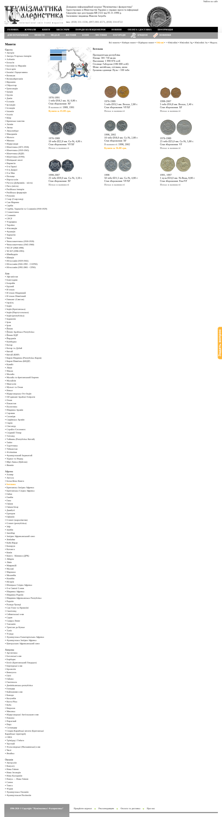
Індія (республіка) (15, 315)
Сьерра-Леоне (13, 621)
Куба (9, 705)
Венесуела (11, 672)
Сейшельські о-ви (15, 614)
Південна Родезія (15, 595)
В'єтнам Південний (16, 293)
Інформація (165, 29)
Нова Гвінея (12, 769)
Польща (11, 176)
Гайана (10, 679)
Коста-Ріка (12, 701)
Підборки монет (146, 42)
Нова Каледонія (14, 776)
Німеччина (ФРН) (15, 157)
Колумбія (11, 698)
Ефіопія (10, 517)
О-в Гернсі (12, 166)
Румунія (11, 196)
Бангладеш (12, 280)
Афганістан (12, 276)
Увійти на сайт (210, 1)
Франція (11, 231)
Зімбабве (11, 539)
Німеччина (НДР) (15, 153)
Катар (10, 345)
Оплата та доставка (130, 808)
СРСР (9, 218)
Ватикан (11, 75)
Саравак (11, 413)
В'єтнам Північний (16, 296)
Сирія (9, 423)
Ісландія (11, 108)
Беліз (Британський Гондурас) (22, 662)
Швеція (10, 257)
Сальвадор (12, 727)
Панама (10, 718)
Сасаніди (11, 416)
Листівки (101, 35)
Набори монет (129, 42)
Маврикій (11, 565)
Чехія (9, 238)
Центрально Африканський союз (23, 643)
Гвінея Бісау (12, 507)
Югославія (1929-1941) (17, 261)
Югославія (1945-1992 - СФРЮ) (22, 264)
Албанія (11, 59)
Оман (9, 400)
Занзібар (11, 533)
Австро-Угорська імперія (19, 56)
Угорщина (12, 222)
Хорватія (11, 235)
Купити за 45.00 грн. (60, 111)
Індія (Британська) (16, 309)
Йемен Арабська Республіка (20, 332)
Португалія (12, 179)
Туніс (9, 630)
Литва (10, 127)
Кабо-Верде (12, 543)
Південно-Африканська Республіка (24, 598)
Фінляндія (12, 228)
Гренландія (12, 88)
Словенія (11, 215)
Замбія (10, 530)
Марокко (11, 572)
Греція (10, 92)
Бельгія (10, 62)
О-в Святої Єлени (15, 588)
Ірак (9, 322)
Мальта (10, 137)
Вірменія (11, 82)
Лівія (9, 562)
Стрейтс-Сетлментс (16, 429)
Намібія (10, 578)
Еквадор (11, 688)
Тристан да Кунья (15, 627)
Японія (10, 465)
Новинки (165, 35)
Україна (11, 225)
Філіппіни (12, 452)
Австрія (10, 53)
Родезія (10, 601)
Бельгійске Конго (15, 481)
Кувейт (10, 364)
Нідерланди (12, 144)
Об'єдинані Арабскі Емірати (21, 397)
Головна (12, 29)
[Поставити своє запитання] (220, 358)
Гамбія (10, 497)
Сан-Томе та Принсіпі (18, 608)
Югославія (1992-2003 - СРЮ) (21, 267)
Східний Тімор (14, 432)
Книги (46, 29)
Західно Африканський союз (21, 536)
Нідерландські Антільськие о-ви (23, 714)
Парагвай (11, 721)
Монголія (11, 384)
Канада (10, 695)
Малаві (10, 569)
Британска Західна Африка (20, 487)
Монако (10, 140)
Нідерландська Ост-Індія (19, 393)
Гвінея (10, 504)
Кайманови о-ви (15, 692)
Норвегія (11, 163)
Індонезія (11, 319)
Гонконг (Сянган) (15, 299)
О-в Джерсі (12, 170)
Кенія (9, 552)
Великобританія (15, 79)
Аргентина (12, 653)
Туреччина (12, 445)
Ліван (9, 367)
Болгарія (11, 69)
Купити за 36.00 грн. (115, 148)
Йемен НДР (12, 335)
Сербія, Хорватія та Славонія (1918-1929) (27, 209)
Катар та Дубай (14, 348)
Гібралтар (12, 85)
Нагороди (119, 35)
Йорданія (11, 338)
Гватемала (12, 682)
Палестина (12, 406)
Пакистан (11, 403)
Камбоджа (11, 341)
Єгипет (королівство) (17, 520)
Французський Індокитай (19, 455)
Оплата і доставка (140, 29)
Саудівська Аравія (15, 419)
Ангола (10, 478)
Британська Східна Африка (20, 491)
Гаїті (9, 675)
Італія (10, 114)
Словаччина (13, 212)
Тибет (9, 442)
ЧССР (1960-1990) (15, 248)
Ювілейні (173, 42)
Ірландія (11, 105)
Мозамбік (11, 575)
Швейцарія (12, 254)
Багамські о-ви (14, 656)
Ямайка (10, 753)
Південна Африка (15, 591)
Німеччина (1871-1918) (18, 147)
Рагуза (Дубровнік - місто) (20, 183)
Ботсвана (11, 484)
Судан (9, 617)
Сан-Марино (13, 202)
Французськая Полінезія (19, 795)
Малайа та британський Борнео (23, 377)
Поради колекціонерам (90, 29)
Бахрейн (11, 283)
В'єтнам (11, 289)
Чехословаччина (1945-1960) (20, 244)
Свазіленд (11, 611)
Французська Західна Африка (21, 640)
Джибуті (11, 510)
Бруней (10, 286)
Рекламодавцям (106, 808)
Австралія (11, 763)
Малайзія (11, 380)
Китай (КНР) (13, 354)
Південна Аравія (15, 410)
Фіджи (10, 789)
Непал (10, 390)
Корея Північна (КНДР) (18, 361)
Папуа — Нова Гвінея (17, 779)
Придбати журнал (83, 808)
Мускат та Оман (15, 387)
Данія (9, 98)
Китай (10, 351)
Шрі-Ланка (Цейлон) (17, 462)
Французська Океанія (17, 792)
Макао (10, 371)
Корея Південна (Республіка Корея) (24, 358)
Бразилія (11, 669)
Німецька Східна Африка (19, 585)
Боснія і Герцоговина (17, 72)
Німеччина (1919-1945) (18, 150)
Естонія (10, 101)
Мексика (11, 711)
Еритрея (11, 513)
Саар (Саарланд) (15, 199)
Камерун (11, 546)
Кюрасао (11, 708)
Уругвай (11, 743)
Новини (116, 29)
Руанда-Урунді (14, 604)
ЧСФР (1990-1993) (15, 251)
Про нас (151, 808)
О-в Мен (11, 173)
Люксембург (13, 131)
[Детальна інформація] (60, 95)
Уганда (10, 634)
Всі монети (114, 42)
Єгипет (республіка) (16, 523)
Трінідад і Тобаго (15, 740)
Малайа (10, 374)
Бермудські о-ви (14, 666)
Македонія (12, 134)
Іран (9, 325)
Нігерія (10, 582)
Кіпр (9, 118)
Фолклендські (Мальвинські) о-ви (23, 747)
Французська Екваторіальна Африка (25, 637)
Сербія (10, 205)
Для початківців (17, 35)
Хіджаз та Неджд (15, 458)
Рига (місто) (12, 186)
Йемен (10, 328)
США (9, 737)
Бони (85, 35)
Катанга (11, 549)
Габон (9, 494)
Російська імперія (15, 189)
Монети (39, 35)
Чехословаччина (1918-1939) (20, 241)
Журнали (30, 29)
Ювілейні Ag (186, 42)
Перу (9, 724)
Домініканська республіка (20, 685)
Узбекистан (12, 449)
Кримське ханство (15, 121)
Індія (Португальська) (18, 312)
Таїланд (11, 436)
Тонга (10, 785)
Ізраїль (10, 302)
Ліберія (10, 559)
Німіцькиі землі (15, 160)
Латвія (10, 124)
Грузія (10, 95)
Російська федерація (16, 192)
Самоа (10, 782)
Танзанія (11, 624)
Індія (9, 306)
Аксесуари (62, 29)
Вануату (11, 766)
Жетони (71, 35)
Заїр (9, 526)
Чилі (9, 750)
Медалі (55, 35)
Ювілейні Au (201, 42)
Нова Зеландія (14, 772)
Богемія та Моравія (16, 66)
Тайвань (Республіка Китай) (21, 439)
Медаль (213, 42)
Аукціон (142, 35)
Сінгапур (11, 426)
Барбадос (11, 659)
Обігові (160, 42)
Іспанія (10, 111)
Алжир (10, 474)
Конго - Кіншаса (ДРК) (18, 556)
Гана (9, 500)
